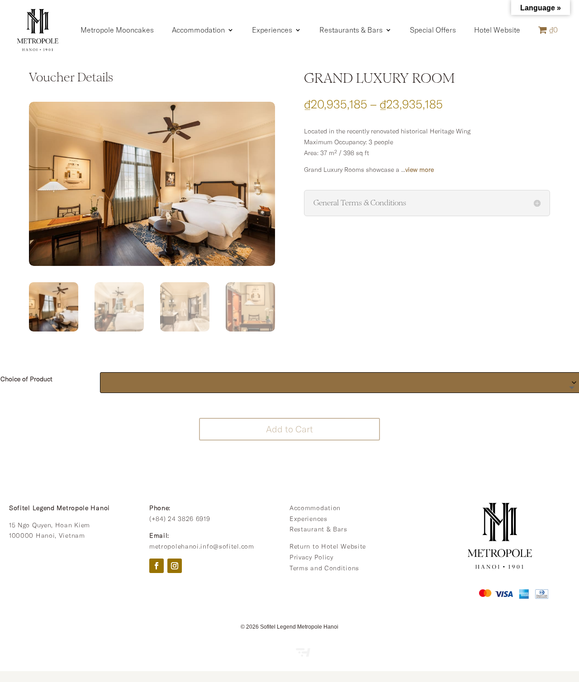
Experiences (272, 29)
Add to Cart (289, 429)
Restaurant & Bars (318, 529)
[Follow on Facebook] (156, 566)
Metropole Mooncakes (117, 29)
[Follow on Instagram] (174, 566)
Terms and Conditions (324, 568)
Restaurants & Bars (351, 29)
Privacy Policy (311, 557)
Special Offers (433, 29)
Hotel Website (497, 29)
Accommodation (198, 29)
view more (419, 170)
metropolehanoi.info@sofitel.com (201, 546)
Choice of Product (26, 379)
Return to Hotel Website (328, 546)
